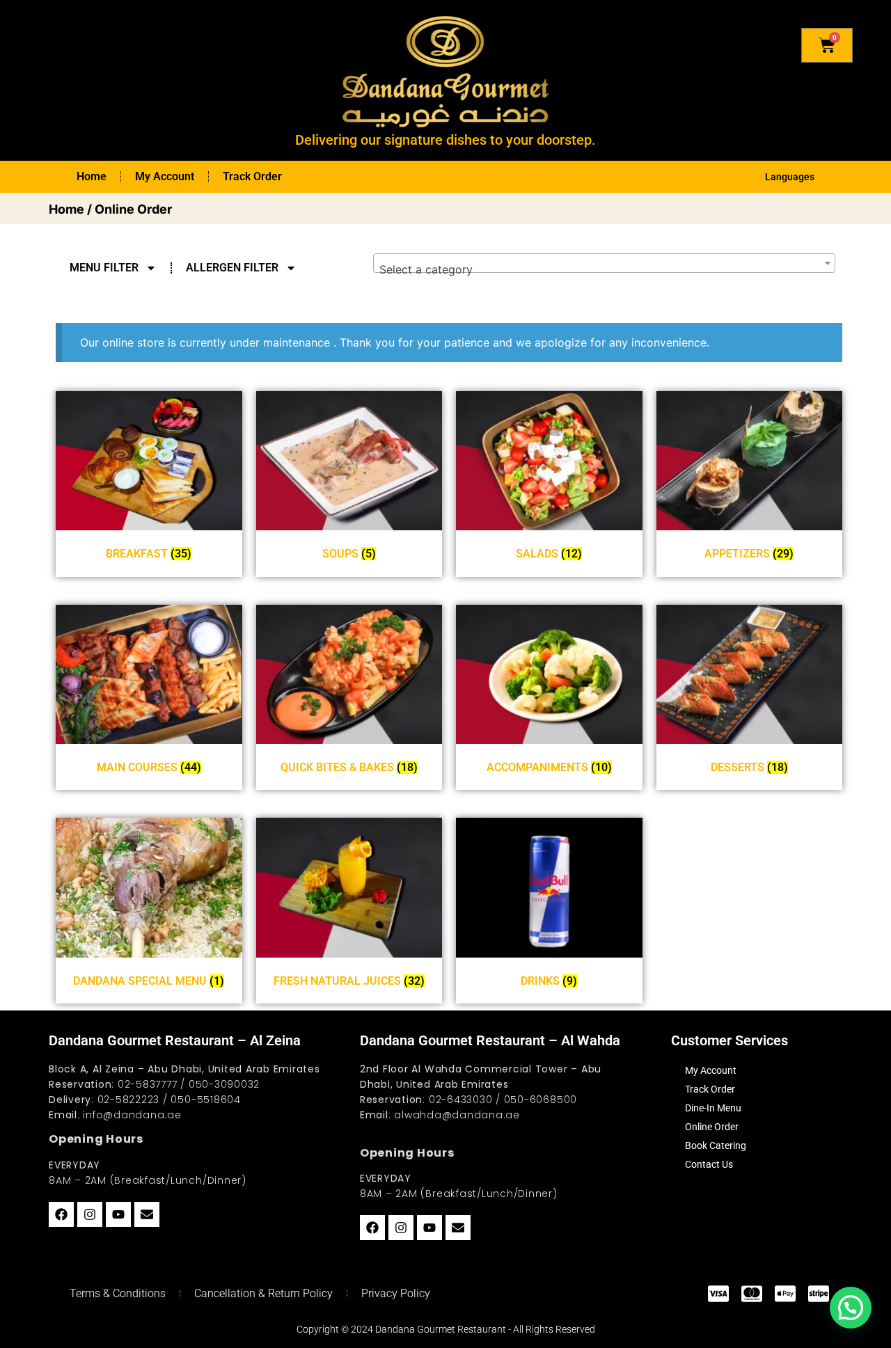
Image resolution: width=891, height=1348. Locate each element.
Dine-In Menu (713, 1107)
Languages (789, 176)
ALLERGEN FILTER (232, 267)
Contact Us (709, 1164)
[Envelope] (146, 1214)
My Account (164, 176)
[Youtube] (118, 1214)
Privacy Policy (395, 1293)
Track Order (252, 176)
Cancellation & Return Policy (263, 1293)
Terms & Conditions (118, 1293)
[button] (851, 1308)
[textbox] (604, 269)
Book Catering (715, 1145)
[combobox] (604, 263)
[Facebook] (61, 1214)
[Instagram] (89, 1214)
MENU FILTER (104, 267)
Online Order (712, 1126)
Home (92, 176)
